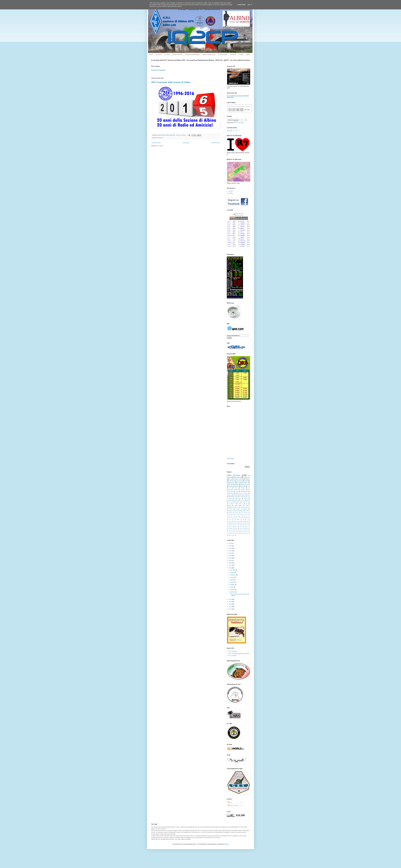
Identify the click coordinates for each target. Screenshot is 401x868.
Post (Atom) (160, 145)
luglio (232, 580)
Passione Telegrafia (158, 70)
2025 (230, 546)
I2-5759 (230, 191)
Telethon (246, 524)
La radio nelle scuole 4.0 (240, 503)
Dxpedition (247, 477)
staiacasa (229, 500)
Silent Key (238, 498)
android (228, 528)
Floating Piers (230, 517)
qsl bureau (245, 531)
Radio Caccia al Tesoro (242, 493)
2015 (230, 599)
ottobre (232, 572)
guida (236, 530)
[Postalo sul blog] (194, 135)
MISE (238, 519)
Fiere (236, 487)
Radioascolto (230, 482)
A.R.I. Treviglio (232, 655)
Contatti (241, 54)
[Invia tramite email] (192, 135)
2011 (230, 609)
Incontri (243, 486)
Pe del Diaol (230, 493)
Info (246, 481)
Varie (248, 495)
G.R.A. (228, 503)
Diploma (247, 479)
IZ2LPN (230, 193)
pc (235, 531)
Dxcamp (231, 491)
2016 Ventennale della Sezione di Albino (170, 82)
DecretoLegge (236, 516)
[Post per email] (189, 135)
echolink (231, 530)
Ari (230, 487)
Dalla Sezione (233, 475)
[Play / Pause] (233, 109)
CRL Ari (243, 512)
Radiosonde (242, 523)
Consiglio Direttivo (245, 489)
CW (249, 486)
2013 (230, 604)
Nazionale (229, 521)
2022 (230, 553)
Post (230, 802)
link (227, 531)
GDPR (248, 54)
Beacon (236, 512)
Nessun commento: (181, 135)
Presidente (245, 521)
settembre (233, 575)
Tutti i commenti (233, 805)
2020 (230, 558)
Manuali (229, 505)
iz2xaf (246, 530)
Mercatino (245, 519)
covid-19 (247, 510)
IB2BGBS (245, 517)
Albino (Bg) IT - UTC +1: (233, 130)
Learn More (241, 4)
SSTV (230, 509)
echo (248, 528)
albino (246, 526)
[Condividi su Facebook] (198, 135)
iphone (241, 530)
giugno (232, 582)
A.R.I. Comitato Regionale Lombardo (238, 653)
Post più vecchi (215, 142)
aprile (232, 587)
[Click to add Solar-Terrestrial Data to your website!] (235, 298)
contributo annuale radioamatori (235, 510)
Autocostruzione (242, 482)
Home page (186, 142)
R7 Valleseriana (222, 54)
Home (151, 54)
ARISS (230, 512)
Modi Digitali (238, 505)
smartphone (247, 533)
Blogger (226, 844)
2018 (230, 563)
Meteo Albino (230, 458)
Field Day (245, 502)
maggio (232, 584)
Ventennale (160, 137)
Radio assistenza (245, 507)
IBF (227, 519)
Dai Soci (237, 477)
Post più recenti (156, 142)
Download (233, 54)
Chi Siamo (159, 54)
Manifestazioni (244, 491)
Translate (240, 122)
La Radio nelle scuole (235, 479)
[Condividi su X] (196, 135)
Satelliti (228, 524)
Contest (243, 495)
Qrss (228, 523)
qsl (239, 531)
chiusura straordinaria (241, 509)
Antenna (236, 500)
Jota (237, 491)
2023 (230, 550)
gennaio (232, 592)
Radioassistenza (233, 486)
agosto (232, 577)
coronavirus (242, 528)
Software (229, 495)
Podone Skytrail (237, 521)
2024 (230, 548)
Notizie (243, 487)
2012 (230, 606)
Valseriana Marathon (232, 526)
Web (241, 526)
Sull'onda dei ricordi (237, 524)
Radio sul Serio (245, 484)
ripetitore (239, 533)
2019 (230, 560)
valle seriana (231, 535)
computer (235, 528)
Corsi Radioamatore (234, 502)
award (245, 498)
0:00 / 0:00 (246, 109)
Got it (250, 4)
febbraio (232, 589)
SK (247, 523)
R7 (237, 507)
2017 (230, 565)
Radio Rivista (234, 523)
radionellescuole (231, 533)
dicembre (233, 570)
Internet (232, 481)
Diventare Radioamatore (192, 54)
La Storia (167, 54)
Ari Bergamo (237, 496)
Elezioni (245, 516)
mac (232, 531)
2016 (230, 568)
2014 (230, 601)
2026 (230, 543)
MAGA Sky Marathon (233, 484)
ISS (233, 519)
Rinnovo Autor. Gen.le (208, 54)
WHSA (230, 496)
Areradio (239, 481)
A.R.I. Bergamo (232, 651)
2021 (230, 555)
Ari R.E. (242, 500)
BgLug (248, 500)
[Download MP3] (238, 110)
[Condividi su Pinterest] (200, 135)
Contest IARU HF (236, 514)
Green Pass (238, 517)
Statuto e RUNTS (177, 54)
